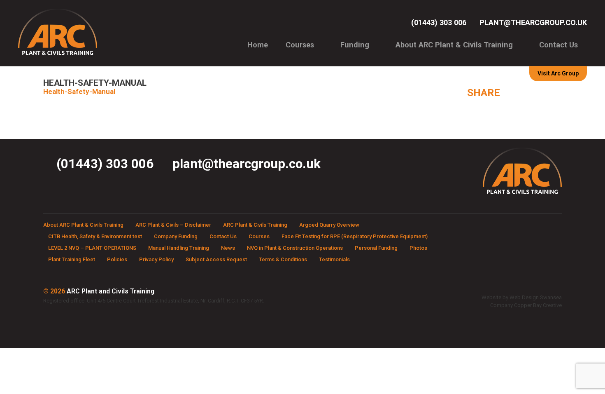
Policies (117, 259)
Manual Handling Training (178, 248)
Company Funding (176, 236)
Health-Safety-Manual (79, 91)
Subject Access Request (216, 259)
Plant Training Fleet (71, 259)
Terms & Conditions (283, 259)
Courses (300, 44)
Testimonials (334, 259)
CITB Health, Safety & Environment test (95, 236)
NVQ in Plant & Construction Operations (295, 248)
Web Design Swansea (536, 297)
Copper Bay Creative (538, 305)
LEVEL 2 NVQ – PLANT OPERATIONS (92, 248)
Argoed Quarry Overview (329, 225)
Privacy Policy (156, 259)
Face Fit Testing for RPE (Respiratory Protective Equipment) (355, 236)
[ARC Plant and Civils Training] (57, 54)
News (228, 248)
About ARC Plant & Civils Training (454, 44)
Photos (418, 248)
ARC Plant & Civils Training (255, 225)
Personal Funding (376, 248)
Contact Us (558, 44)
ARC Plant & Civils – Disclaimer (173, 225)
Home (257, 44)
